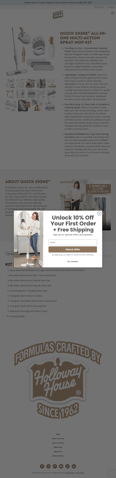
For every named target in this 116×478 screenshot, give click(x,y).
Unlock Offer (72, 249)
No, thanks (73, 261)
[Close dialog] (99, 213)
